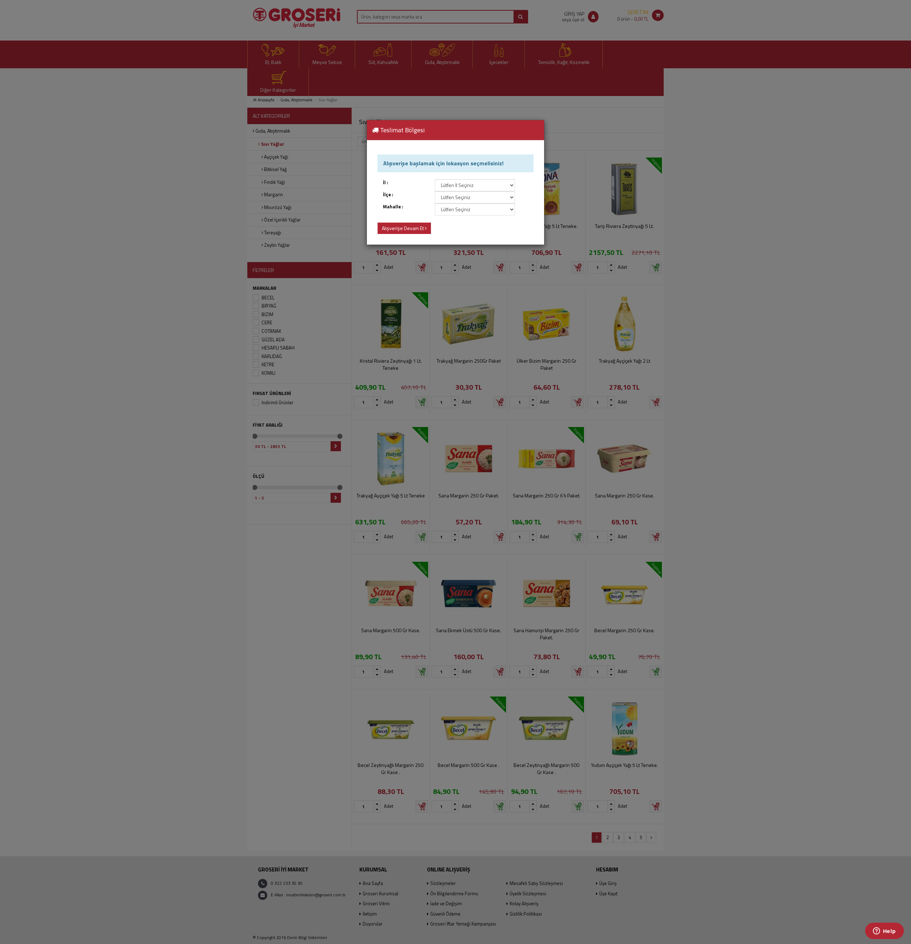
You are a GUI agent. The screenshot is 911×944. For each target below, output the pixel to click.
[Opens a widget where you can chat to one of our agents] (884, 931)
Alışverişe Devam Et (403, 228)
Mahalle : (393, 206)
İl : (385, 182)
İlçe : (388, 194)
